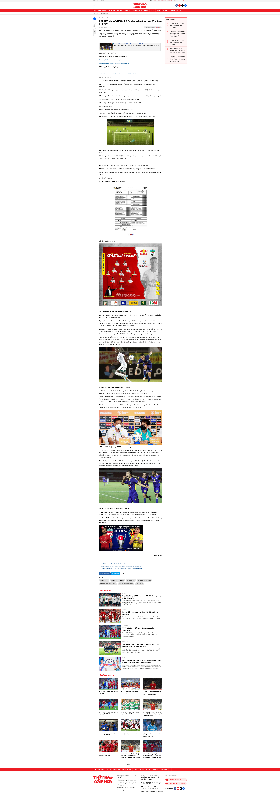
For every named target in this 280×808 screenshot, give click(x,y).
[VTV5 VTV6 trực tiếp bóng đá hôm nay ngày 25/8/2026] (130, 704)
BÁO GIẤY (154, 0)
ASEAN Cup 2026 (102, 10)
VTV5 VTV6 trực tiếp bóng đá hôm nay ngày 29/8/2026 (138, 629)
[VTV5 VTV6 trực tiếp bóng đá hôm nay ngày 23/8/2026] (108, 746)
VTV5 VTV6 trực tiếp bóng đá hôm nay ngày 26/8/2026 (108, 713)
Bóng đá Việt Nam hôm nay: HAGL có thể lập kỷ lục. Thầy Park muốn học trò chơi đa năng (121, 566)
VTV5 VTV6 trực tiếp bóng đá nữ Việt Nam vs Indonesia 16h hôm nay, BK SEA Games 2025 (177, 58)
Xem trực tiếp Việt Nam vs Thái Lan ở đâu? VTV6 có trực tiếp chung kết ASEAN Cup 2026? (152, 713)
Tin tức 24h (111, 10)
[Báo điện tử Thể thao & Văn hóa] (140, 5)
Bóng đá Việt (127, 10)
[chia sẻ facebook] (94, 22)
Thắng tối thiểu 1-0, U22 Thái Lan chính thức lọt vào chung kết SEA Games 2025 (177, 50)
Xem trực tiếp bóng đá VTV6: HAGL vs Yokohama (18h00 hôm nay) (130, 43)
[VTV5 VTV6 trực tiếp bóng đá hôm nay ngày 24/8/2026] (108, 725)
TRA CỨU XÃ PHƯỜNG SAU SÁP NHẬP (165, 0)
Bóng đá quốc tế (137, 10)
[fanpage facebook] (176, 5)
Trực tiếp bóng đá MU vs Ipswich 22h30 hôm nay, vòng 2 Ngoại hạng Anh (141, 597)
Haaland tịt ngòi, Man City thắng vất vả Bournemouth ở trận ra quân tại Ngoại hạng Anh (152, 734)
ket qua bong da (131, 580)
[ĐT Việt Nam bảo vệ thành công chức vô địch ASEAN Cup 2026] (130, 684)
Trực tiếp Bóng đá (104, 13)
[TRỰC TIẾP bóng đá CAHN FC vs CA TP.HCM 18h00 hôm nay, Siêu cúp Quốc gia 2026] (110, 648)
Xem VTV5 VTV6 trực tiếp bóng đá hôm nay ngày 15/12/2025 (177, 25)
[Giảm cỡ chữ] (95, 35)
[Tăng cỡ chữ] (95, 29)
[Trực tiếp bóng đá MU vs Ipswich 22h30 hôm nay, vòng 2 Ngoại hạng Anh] (110, 599)
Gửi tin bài (177, 0)
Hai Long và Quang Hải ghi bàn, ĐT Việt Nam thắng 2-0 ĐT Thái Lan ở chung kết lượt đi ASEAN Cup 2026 (152, 755)
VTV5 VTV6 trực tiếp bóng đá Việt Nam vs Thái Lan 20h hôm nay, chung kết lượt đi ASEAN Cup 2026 (130, 755)
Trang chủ (95, 13)
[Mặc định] (95, 32)
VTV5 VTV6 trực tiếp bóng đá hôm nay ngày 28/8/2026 (108, 692)
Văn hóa (146, 10)
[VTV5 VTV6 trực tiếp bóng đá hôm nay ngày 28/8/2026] (108, 684)
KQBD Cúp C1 (139, 583)
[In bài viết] (94, 25)
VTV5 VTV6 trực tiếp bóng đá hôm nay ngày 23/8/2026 (108, 754)
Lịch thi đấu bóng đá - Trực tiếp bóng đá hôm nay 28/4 (113, 563)
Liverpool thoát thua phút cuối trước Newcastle (129, 734)
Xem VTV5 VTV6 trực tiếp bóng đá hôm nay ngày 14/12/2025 (177, 42)
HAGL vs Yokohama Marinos (126, 583)
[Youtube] (183, 0)
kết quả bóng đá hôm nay (117, 580)
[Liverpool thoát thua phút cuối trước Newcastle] (130, 725)
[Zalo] (185, 5)
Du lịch (152, 10)
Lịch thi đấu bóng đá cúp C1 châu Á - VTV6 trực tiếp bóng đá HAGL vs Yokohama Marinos (121, 74)
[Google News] (153, 27)
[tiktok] (182, 5)
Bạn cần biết (174, 10)
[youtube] (179, 5)
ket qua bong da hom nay (144, 580)
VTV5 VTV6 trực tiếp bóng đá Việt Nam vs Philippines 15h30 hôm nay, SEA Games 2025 (177, 34)
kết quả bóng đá (104, 580)
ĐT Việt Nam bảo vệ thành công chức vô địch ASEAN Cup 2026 (129, 692)
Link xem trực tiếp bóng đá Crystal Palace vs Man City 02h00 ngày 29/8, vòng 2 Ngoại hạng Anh (141, 661)
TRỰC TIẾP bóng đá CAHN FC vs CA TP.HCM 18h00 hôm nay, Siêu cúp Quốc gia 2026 (140, 645)
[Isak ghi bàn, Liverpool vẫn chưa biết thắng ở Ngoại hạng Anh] (110, 616)
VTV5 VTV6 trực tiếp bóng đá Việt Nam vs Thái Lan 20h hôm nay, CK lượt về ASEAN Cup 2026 (152, 693)
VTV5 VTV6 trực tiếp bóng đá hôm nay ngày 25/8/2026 (130, 713)
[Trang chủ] (95, 10)
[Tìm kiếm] (94, 5)
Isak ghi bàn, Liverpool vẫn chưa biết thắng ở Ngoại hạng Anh (140, 613)
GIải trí (158, 10)
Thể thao (119, 10)
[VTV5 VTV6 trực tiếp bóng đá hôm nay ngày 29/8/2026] (110, 632)
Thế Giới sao (165, 10)
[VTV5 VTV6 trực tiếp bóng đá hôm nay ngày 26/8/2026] (108, 704)
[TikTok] (186, 0)
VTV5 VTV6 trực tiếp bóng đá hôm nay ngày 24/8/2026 (108, 734)
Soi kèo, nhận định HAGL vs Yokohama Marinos (114, 63)
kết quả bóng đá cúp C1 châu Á (108, 583)
